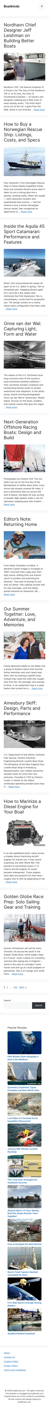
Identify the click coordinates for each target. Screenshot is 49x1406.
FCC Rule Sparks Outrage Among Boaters (24, 1304)
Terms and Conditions (15, 1370)
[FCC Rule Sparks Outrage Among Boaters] (24, 1288)
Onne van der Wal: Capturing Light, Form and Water (22, 329)
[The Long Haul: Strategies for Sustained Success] (24, 1165)
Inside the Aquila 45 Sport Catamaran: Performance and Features (24, 234)
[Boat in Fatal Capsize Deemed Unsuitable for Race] (24, 1258)
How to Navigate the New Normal (24, 1244)
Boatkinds (11, 6)
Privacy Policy (11, 1365)
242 (15, 987)
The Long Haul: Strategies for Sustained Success (22, 1181)
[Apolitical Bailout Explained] (24, 1319)
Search (7, 1000)
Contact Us (9, 1357)
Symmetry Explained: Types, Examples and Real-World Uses (23, 1089)
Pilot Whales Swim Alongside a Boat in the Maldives (23, 1058)
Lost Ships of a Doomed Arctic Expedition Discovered (23, 1119)
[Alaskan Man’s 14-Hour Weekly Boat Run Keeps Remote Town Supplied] (24, 1196)
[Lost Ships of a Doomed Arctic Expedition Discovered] (24, 1104)
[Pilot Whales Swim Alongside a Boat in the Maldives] (24, 1042)
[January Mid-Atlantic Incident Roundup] (24, 1135)
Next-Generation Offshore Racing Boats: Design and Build (22, 429)
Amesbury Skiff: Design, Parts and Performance (22, 708)
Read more (39, 109)
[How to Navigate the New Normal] (24, 1230)
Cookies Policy (11, 1361)
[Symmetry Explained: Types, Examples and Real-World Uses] (24, 1073)
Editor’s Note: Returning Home (20, 521)
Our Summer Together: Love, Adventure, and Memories (20, 616)
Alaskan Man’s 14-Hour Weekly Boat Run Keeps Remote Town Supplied (23, 1213)
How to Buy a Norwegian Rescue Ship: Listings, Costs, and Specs (23, 132)
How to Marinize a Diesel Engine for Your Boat (22, 806)
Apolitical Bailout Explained (21, 1333)
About (7, 1353)
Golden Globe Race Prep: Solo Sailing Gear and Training (23, 902)
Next (23, 987)
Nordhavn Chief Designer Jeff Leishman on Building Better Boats (20, 35)
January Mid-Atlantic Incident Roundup (23, 1150)
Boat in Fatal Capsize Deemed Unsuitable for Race (23, 1273)
